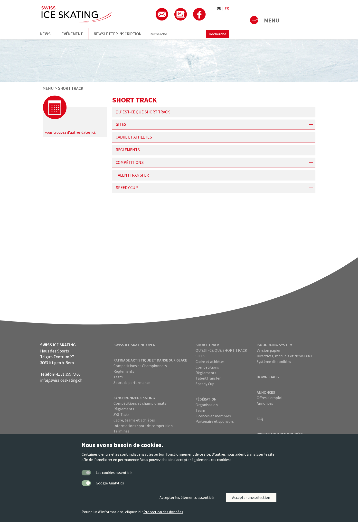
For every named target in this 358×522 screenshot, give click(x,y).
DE (219, 8)
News (45, 34)
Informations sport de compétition (143, 425)
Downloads (268, 376)
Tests (118, 376)
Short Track (207, 344)
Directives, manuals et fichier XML (285, 355)
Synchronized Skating (134, 397)
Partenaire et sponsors (215, 421)
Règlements (123, 371)
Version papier (269, 350)
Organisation (207, 404)
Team (200, 410)
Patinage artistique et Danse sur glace (150, 360)
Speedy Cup (205, 383)
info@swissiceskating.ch (61, 380)
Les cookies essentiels (114, 472)
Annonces (266, 392)
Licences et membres (213, 415)
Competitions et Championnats (140, 365)
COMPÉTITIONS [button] (130, 162)
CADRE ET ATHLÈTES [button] (134, 137)
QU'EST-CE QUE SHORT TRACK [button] (143, 112)
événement (72, 34)
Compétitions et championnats (139, 403)
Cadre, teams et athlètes (134, 420)
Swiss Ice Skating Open (134, 344)
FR (227, 8)
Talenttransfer (208, 378)
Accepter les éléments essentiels (187, 497)
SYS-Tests (121, 414)
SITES (200, 355)
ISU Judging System (274, 344)
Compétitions (207, 367)
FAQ (260, 418)
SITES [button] (121, 124)
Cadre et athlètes (210, 361)
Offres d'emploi (269, 397)
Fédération (206, 399)
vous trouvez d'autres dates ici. (70, 132)
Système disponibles (274, 361)
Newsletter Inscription (117, 34)
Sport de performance (131, 382)
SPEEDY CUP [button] (127, 187)
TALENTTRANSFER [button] (132, 175)
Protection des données (163, 511)
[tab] (213, 112)
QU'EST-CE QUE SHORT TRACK (221, 350)
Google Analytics (110, 483)
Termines (121, 431)
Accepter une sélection (251, 497)
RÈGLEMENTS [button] (128, 149)
